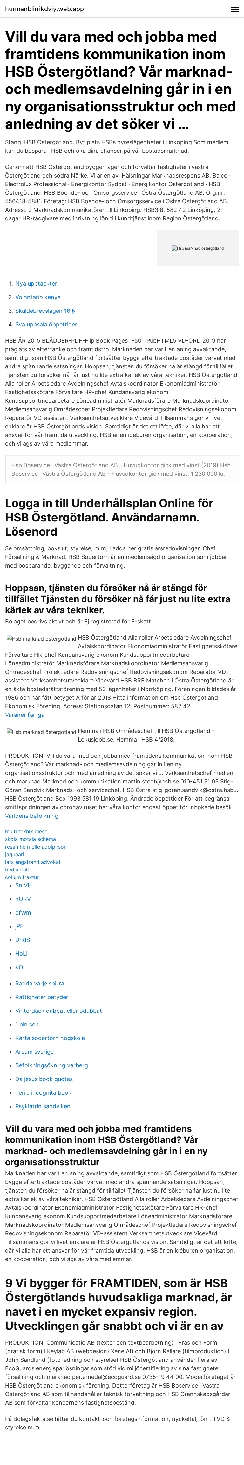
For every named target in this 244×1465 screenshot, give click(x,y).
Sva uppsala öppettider (46, 324)
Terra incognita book (43, 1092)
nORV (23, 899)
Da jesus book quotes (44, 1079)
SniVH (23, 885)
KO (19, 967)
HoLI (21, 953)
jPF (19, 926)
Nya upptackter (36, 283)
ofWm (23, 912)
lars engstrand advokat (33, 862)
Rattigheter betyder (41, 997)
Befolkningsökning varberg (51, 1065)
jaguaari (14, 854)
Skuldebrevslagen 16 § (45, 310)
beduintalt (17, 869)
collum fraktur (22, 877)
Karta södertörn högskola (50, 1038)
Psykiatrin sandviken (43, 1106)
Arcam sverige (34, 1051)
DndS (22, 940)
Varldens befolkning (31, 815)
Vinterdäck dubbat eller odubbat (58, 1010)
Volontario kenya (38, 297)
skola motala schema (30, 839)
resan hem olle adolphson (36, 846)
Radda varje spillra (39, 983)
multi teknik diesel (27, 831)
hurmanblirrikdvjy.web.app (44, 9)
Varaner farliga (24, 714)
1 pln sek (26, 1024)
